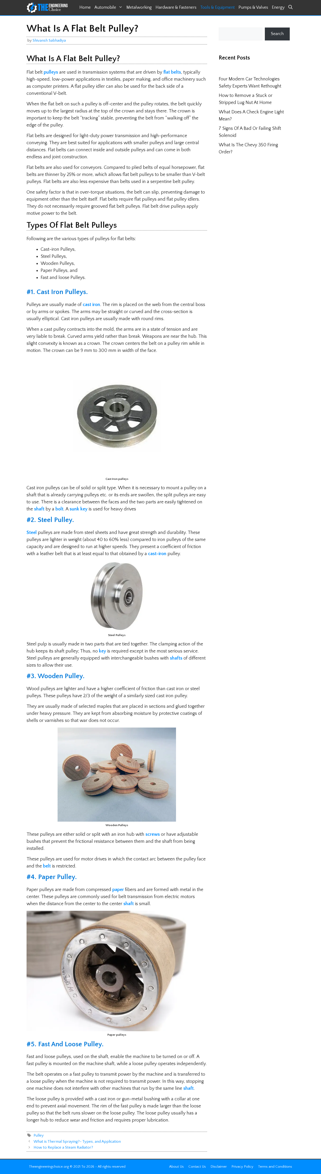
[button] (290, 7)
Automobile (105, 7)
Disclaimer (219, 1167)
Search (277, 34)
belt (47, 866)
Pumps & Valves (253, 7)
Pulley (39, 1135)
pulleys (51, 72)
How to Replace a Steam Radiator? (63, 1147)
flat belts (172, 72)
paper (118, 889)
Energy (278, 7)
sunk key (78, 509)
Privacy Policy (242, 1167)
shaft (39, 509)
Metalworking (139, 7)
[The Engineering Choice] (47, 7)
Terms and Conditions (275, 1167)
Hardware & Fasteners (176, 7)
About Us (176, 1167)
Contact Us (197, 1167)
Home (85, 7)
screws (152, 834)
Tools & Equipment (217, 7)
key (102, 651)
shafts (176, 658)
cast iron (91, 304)
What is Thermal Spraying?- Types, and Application (77, 1141)
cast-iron (157, 553)
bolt (59, 509)
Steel (32, 532)
